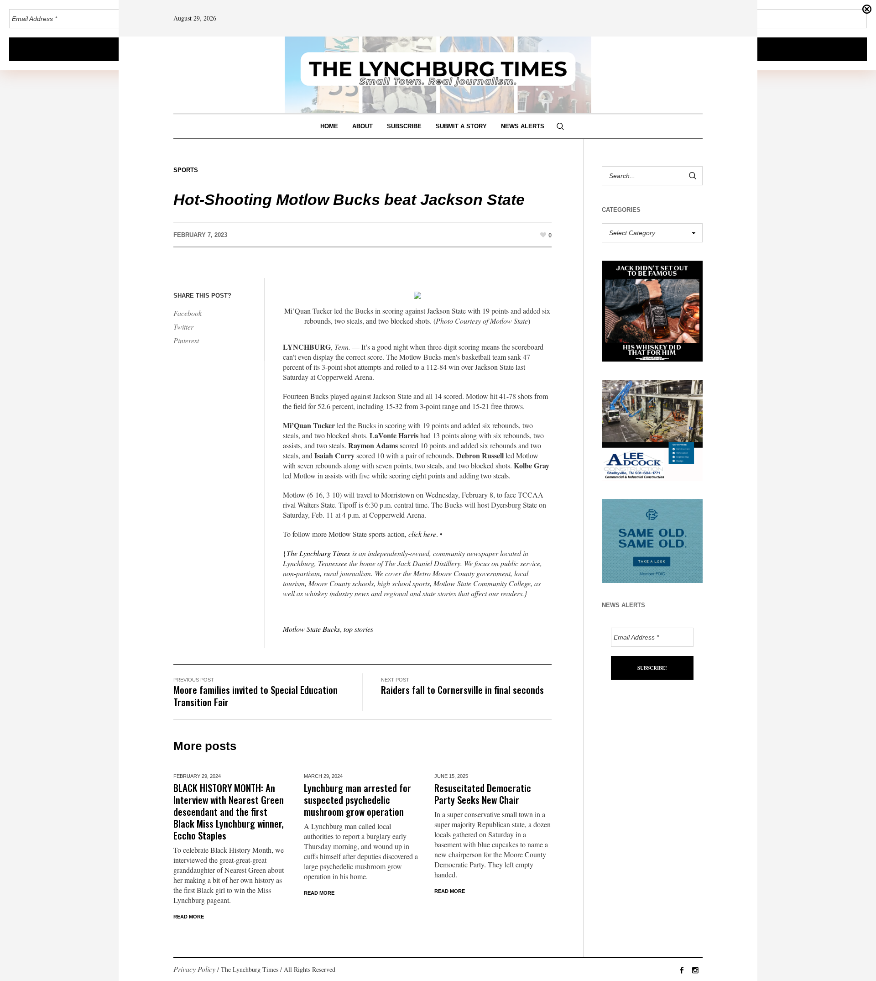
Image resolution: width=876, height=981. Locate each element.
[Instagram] (695, 970)
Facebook (187, 313)
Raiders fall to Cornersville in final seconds (462, 689)
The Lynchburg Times (318, 553)
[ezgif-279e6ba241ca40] (652, 540)
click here (422, 534)
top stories (358, 629)
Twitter (183, 326)
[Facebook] (681, 970)
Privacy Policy (194, 969)
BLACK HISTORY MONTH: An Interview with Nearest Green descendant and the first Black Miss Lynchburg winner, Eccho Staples (228, 811)
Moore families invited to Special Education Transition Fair (255, 695)
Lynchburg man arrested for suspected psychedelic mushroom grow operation (357, 799)
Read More (188, 916)
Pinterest (186, 340)
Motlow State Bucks (311, 629)
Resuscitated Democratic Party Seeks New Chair (482, 794)
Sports (185, 170)
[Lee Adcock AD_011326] (652, 429)
